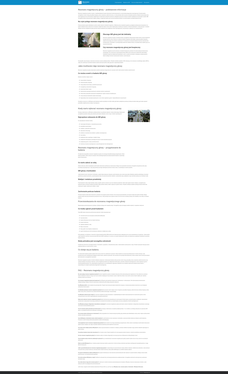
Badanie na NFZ (126, 2)
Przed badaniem (118, 2)
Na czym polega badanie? (137, 2)
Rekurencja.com (147, 372)
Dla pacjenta (146, 2)
